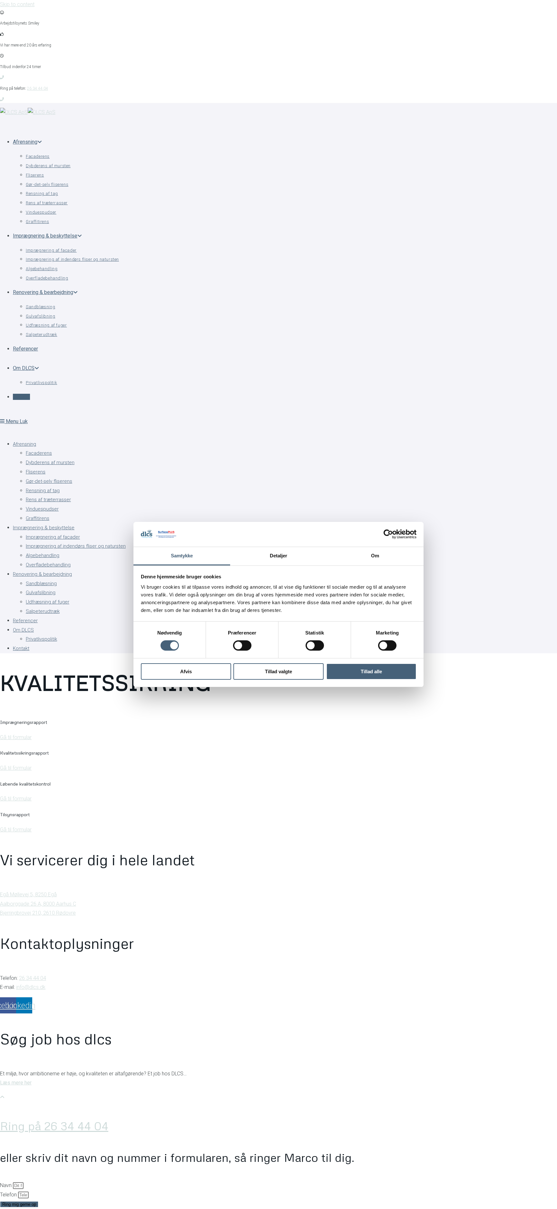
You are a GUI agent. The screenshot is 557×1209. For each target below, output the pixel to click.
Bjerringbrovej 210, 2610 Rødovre (38, 913)
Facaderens (39, 453)
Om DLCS (23, 630)
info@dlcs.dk (30, 987)
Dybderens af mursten (50, 462)
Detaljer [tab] (279, 555)
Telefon (9, 1195)
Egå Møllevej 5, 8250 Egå (28, 894)
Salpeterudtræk (43, 611)
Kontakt (21, 648)
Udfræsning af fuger (47, 602)
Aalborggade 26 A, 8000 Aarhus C (38, 904)
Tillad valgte (278, 671)
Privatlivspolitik (41, 639)
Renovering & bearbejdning (42, 574)
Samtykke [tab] (182, 555)
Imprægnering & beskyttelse (43, 528)
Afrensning (24, 444)
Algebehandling (42, 555)
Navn (6, 1185)
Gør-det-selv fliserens (49, 481)
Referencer (25, 621)
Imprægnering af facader (53, 537)
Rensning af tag (43, 490)
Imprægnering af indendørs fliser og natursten (76, 546)
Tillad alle (371, 671)
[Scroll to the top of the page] (2, 1097)
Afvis (186, 671)
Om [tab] (375, 555)
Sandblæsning (41, 583)
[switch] (242, 645)
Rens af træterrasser (48, 500)
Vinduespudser (42, 509)
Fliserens (35, 472)
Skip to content (17, 4)
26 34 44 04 (37, 88)
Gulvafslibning (40, 592)
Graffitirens (37, 518)
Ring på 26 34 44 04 (54, 1126)
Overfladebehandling (48, 565)
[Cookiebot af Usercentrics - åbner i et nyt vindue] (388, 534)
